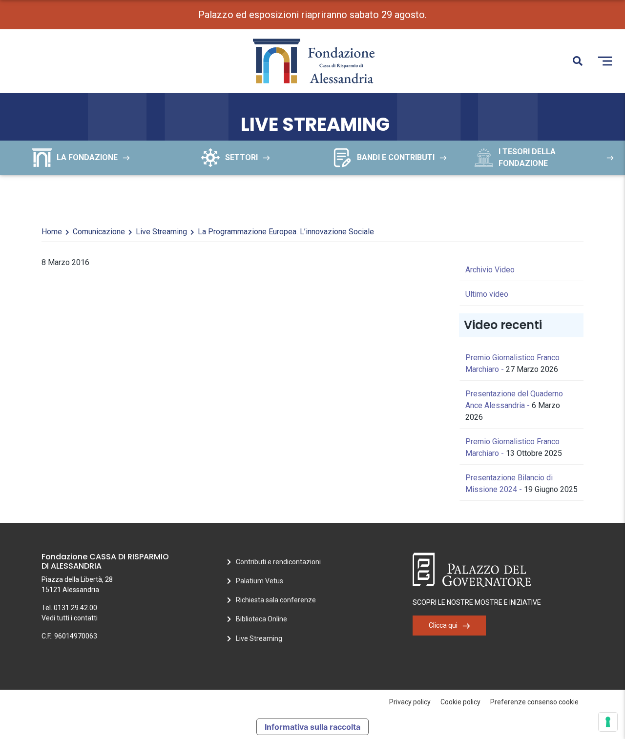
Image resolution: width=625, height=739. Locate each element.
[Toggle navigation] (605, 61)
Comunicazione (99, 231)
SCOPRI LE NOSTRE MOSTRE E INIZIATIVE (477, 602)
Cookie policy (460, 702)
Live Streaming (161, 231)
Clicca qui (443, 625)
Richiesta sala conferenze (276, 600)
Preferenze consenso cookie (534, 702)
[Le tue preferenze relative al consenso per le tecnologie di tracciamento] (608, 722)
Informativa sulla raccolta (312, 727)
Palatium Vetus (259, 581)
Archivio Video (490, 269)
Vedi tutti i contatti (70, 618)
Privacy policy (410, 702)
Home (52, 231)
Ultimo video (486, 294)
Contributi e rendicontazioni (278, 562)
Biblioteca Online (261, 619)
